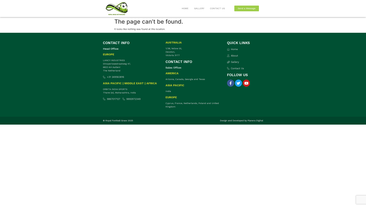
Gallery (199, 8)
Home (185, 8)
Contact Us (217, 8)
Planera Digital (255, 120)
